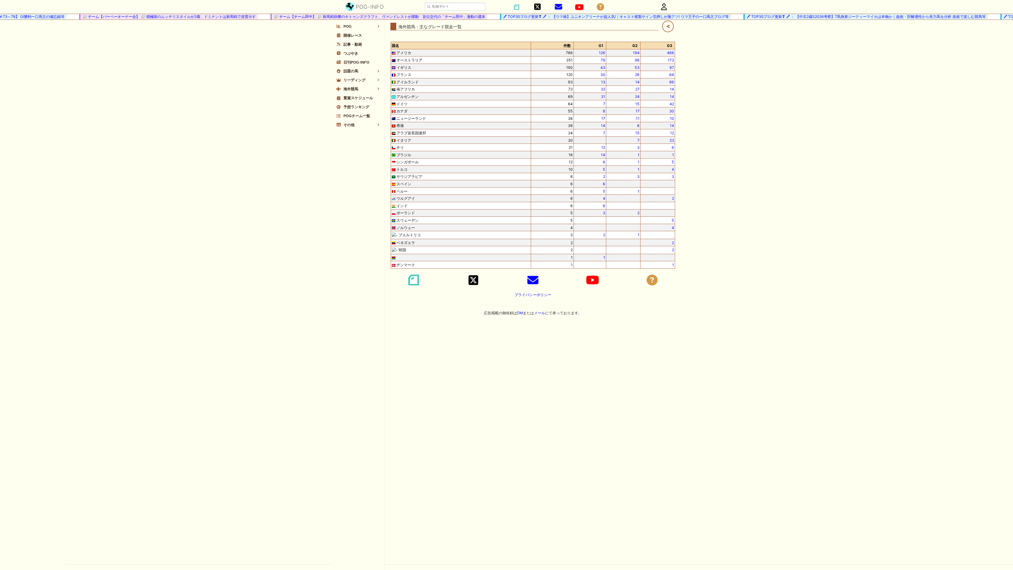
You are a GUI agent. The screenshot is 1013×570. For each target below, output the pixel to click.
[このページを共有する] (668, 26)
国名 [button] (395, 45)
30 (602, 74)
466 (670, 52)
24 (637, 96)
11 (637, 118)
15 (637, 104)
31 (603, 96)
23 (672, 140)
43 (602, 67)
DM (520, 313)
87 (672, 67)
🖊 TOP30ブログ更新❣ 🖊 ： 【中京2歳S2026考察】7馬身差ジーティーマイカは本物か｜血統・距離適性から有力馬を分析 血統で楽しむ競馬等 (858, 16)
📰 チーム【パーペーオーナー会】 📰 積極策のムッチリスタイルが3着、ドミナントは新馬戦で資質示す (161, 16)
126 (602, 52)
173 (671, 60)
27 (637, 89)
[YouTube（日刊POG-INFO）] (579, 7)
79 (603, 60)
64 (671, 74)
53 (637, 67)
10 (672, 118)
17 (637, 111)
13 (603, 82)
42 (672, 104)
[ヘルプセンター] (600, 7)
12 (672, 133)
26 (637, 74)
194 (636, 52)
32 (603, 89)
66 (671, 82)
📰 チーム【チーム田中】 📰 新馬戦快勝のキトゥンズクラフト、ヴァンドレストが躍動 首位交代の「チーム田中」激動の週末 (371, 16)
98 (637, 60)
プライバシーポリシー (532, 294)
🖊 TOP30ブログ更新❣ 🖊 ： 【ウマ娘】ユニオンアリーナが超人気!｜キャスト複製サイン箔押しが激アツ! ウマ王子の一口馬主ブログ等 (608, 16)
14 (637, 82)
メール (539, 313)
